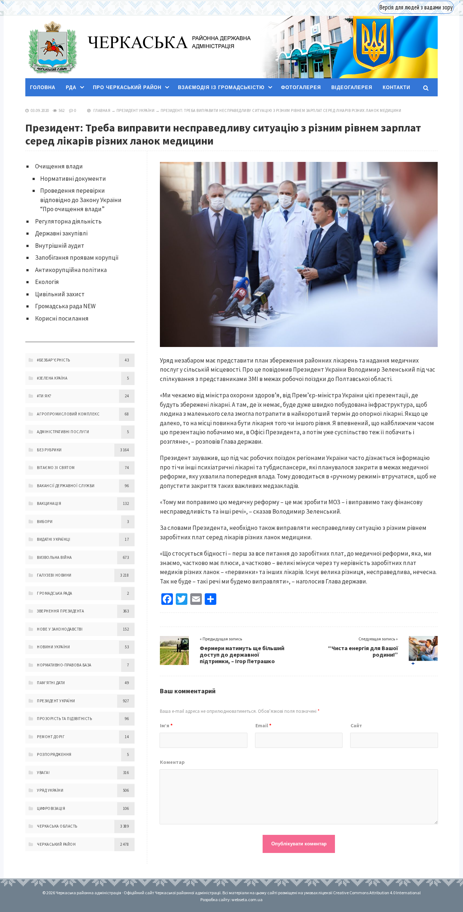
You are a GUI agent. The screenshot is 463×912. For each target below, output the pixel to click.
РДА (71, 87)
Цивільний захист (60, 294)
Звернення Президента (60, 611)
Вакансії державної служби (66, 485)
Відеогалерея (351, 87)
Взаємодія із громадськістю (221, 87)
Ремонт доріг (51, 736)
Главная (102, 110)
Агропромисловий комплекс (68, 414)
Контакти (396, 87)
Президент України (135, 110)
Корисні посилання (62, 318)
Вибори (44, 521)
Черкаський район (56, 844)
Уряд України (50, 790)
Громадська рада (54, 593)
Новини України (53, 646)
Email (263, 725)
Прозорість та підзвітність (64, 718)
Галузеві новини (54, 575)
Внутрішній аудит (59, 246)
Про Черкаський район (127, 87)
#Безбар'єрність (53, 360)
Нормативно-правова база (64, 665)
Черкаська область (57, 826)
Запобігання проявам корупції (77, 258)
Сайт (356, 725)
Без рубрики (49, 449)
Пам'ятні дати (51, 682)
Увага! (43, 772)
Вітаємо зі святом (56, 467)
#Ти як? (44, 395)
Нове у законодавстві (59, 629)
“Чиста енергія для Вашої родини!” (363, 651)
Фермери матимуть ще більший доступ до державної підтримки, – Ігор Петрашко (242, 654)
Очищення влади (59, 166)
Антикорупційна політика (71, 270)
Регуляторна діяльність (68, 221)
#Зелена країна (52, 378)
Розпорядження (54, 754)
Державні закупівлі (61, 233)
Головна (42, 87)
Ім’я (166, 725)
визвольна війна (54, 557)
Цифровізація (51, 808)
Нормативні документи (73, 179)
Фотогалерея (301, 87)
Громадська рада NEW (65, 306)
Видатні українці (53, 539)
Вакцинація (49, 503)
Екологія (47, 282)
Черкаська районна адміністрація (52, 47)
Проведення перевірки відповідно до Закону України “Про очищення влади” (81, 200)
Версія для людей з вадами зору (416, 7)
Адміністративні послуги (63, 431)
